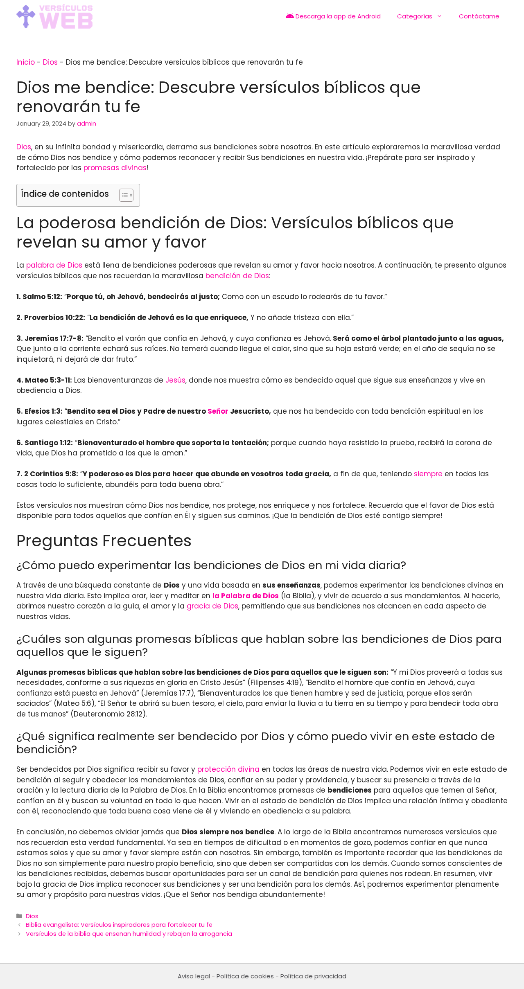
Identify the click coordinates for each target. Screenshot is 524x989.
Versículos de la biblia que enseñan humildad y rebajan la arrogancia (129, 934)
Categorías (414, 16)
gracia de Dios (212, 606)
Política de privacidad (313, 976)
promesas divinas (115, 168)
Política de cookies (245, 976)
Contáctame (479, 16)
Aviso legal (194, 976)
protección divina (228, 769)
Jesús (175, 380)
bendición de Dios (237, 276)
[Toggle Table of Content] (122, 195)
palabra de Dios (54, 265)
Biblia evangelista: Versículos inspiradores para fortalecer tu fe (119, 925)
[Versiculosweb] (54, 16)
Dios (50, 62)
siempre (428, 474)
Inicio (25, 62)
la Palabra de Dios (245, 596)
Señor (218, 411)
